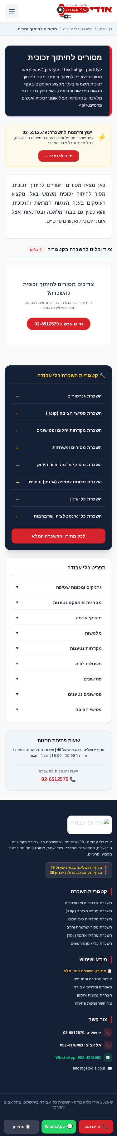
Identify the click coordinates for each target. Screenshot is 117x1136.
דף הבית (105, 29)
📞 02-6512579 (58, 779)
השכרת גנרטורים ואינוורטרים (88, 903)
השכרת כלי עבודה (77, 29)
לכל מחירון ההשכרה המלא (58, 536)
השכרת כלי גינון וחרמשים (91, 943)
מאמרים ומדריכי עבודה (93, 987)
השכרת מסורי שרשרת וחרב (89, 927)
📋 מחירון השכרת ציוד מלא (88, 971)
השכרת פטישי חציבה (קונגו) (89, 911)
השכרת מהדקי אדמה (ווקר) (89, 935)
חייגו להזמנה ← (59, 156)
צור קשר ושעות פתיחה (93, 1003)
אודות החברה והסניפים (93, 979)
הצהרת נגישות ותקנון (94, 995)
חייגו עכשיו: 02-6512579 (58, 323)
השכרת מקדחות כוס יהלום (90, 919)
